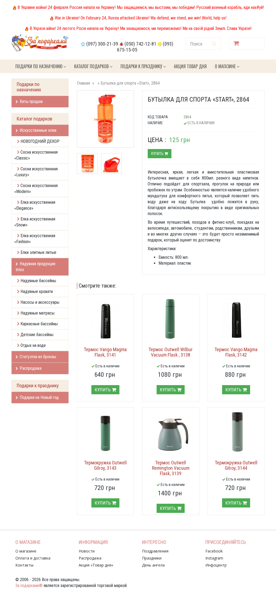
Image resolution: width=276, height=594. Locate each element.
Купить (157, 153)
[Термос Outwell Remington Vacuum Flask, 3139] (170, 432)
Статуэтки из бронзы (38, 356)
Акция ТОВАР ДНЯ (190, 66)
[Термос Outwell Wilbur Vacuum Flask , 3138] (170, 318)
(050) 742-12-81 (140, 44)
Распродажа (31, 368)
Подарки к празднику (141, 66)
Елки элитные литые (38, 252)
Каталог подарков (92, 66)
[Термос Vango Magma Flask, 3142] (236, 318)
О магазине (226, 66)
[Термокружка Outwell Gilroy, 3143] (105, 432)
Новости (87, 551)
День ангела (153, 565)
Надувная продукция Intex (35, 266)
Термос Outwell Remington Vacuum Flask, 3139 (170, 468)
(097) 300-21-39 (102, 44)
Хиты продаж (31, 101)
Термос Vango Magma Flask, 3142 (236, 352)
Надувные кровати (36, 291)
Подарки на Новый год (39, 397)
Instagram (214, 558)
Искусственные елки (38, 130)
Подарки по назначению (39, 66)
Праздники (151, 558)
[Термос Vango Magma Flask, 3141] (105, 318)
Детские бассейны (36, 334)
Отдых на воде (33, 345)
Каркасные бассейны (39, 323)
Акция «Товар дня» (96, 565)
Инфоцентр (216, 565)
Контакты (24, 565)
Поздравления (155, 551)
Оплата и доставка (32, 558)
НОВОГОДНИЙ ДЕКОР (40, 141)
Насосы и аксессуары (39, 302)
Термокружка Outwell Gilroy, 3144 (236, 465)
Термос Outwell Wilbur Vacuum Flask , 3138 (171, 352)
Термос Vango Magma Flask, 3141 (105, 352)
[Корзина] (247, 43)
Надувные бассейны (38, 280)
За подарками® (29, 585)
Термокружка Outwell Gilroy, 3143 (105, 465)
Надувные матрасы (37, 313)
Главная (83, 83)
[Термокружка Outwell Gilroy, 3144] (236, 432)
